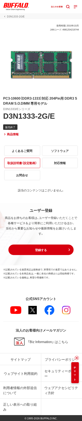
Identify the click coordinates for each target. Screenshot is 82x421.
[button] (41, 250)
